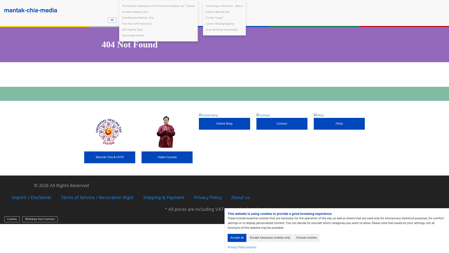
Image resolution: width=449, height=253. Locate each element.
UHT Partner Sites (132, 29)
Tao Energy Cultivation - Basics (224, 6)
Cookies (12, 219)
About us (240, 198)
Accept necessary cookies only (270, 237)
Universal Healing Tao (135, 12)
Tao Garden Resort (133, 35)
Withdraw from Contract (40, 219)
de (112, 20)
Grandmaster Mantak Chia (138, 18)
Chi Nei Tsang (215, 18)
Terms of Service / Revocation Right (97, 198)
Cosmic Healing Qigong (220, 24)
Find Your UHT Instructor (137, 24)
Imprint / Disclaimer (32, 198)
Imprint (251, 247)
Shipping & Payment (164, 198)
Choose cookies (306, 237)
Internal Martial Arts (218, 12)
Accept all (237, 237)
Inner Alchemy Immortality (222, 29)
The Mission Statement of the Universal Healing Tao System (158, 6)
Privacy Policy (208, 198)
